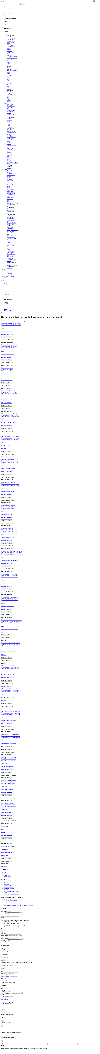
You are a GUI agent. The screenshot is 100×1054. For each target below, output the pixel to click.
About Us (6, 884)
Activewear (10, 197)
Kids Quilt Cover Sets (12, 230)
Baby (8, 200)
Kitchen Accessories (12, 265)
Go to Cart (13, 1034)
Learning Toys (10, 211)
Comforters (9, 225)
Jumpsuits (9, 51)
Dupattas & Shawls (11, 41)
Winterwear (10, 199)
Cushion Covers (11, 214)
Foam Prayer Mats (11, 259)
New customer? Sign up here (8, 982)
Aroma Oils (10, 235)
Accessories (10, 90)
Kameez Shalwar (11, 131)
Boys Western (10, 189)
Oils (8, 208)
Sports (8, 63)
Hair (8, 86)
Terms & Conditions (9, 888)
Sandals (9, 144)
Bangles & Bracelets (12, 70)
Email (2, 973)
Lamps (8, 249)
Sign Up (3, 960)
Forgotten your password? (11, 976)
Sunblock (9, 275)
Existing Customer (5, 1002)
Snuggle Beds (10, 232)
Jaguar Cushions (11, 218)
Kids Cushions (10, 231)
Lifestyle (9, 261)
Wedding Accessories (12, 239)
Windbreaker (10, 107)
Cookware (9, 263)
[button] (6, 303)
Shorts (8, 125)
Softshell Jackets (11, 110)
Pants (8, 124)
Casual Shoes (10, 138)
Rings (8, 72)
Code (2, 1044)
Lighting (9, 248)
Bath (8, 255)
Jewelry (9, 66)
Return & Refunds (8, 887)
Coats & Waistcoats (11, 132)
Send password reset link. (7, 1014)
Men (5, 103)
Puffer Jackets (10, 111)
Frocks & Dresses (11, 185)
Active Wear (10, 148)
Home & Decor (7, 213)
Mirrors (9, 242)
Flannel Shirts (10, 114)
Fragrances (9, 83)
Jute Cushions (10, 216)
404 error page (7, 310)
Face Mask (9, 91)
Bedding (9, 221)
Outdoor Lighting (11, 254)
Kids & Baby (7, 169)
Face (8, 77)
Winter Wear (10, 104)
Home (5, 309)
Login (2, 976)
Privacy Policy (7, 885)
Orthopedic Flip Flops (12, 56)
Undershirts (10, 161)
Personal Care (10, 82)
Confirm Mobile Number (7, 937)
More (8, 73)
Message (3, 916)
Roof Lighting (10, 252)
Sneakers (9, 65)
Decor (8, 234)
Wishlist (10, 337)
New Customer (4, 1003)
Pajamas (9, 101)
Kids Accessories (11, 204)
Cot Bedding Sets (11, 228)
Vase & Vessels (10, 245)
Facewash (9, 273)
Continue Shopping (6, 1034)
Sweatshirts (9, 127)
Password (3, 940)
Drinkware (9, 268)
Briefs (8, 158)
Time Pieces (10, 244)
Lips (8, 79)
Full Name (3, 933)
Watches (9, 93)
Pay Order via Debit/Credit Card (12, 891)
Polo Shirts (9, 120)
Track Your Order (8, 889)
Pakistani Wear (10, 35)
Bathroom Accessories (12, 256)
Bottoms (9, 49)
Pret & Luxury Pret (11, 38)
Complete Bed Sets (11, 223)
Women (6, 34)
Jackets (8, 172)
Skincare (6, 270)
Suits (8, 196)
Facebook (11, 965)
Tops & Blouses (11, 45)
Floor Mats (9, 241)
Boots (8, 141)
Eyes (8, 76)
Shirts (8, 121)
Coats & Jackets (11, 46)
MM (2, 949)
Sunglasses (9, 94)
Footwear (9, 53)
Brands (5, 269)
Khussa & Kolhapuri (12, 58)
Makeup (9, 75)
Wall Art (9, 247)
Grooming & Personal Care (13, 162)
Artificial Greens (11, 237)
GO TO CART (7, 13)
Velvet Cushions (11, 220)
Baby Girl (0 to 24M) (12, 201)
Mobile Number (5, 935)
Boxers (8, 156)
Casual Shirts (10, 190)
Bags (8, 97)
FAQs (5, 892)
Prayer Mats (10, 258)
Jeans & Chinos (11, 122)
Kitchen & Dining (11, 262)
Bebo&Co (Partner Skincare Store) (12, 894)
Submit (2, 1045)
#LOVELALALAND (9, 276)
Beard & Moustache (12, 163)
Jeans (8, 48)
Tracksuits (9, 149)
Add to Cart (3, 337)
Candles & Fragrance (12, 238)
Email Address (4, 938)
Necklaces (9, 69)
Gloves (8, 96)
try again (37, 1048)
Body (8, 84)
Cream (8, 272)
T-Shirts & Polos (11, 192)
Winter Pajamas (11, 108)
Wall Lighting (10, 251)
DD (2, 948)
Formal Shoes (10, 139)
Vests (8, 159)
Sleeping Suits (10, 100)
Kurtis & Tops (10, 39)
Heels (8, 62)
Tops (8, 151)
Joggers (9, 113)
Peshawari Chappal (11, 145)
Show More (3, 866)
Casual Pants (10, 52)
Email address (4, 911)
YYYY (3, 951)
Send (2, 917)
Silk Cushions (10, 217)
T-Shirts (9, 44)
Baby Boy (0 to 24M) (12, 203)
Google (15, 965)
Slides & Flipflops (11, 137)
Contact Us (6, 882)
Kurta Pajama (10, 130)
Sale (5, 278)
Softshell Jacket (11, 175)
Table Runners (10, 266)
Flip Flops (9, 59)
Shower (9, 89)
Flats (8, 60)
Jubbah (8, 134)
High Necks (10, 180)
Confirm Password (5, 942)
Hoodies (9, 152)
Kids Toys (9, 210)
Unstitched (9, 37)
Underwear (9, 155)
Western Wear (10, 42)
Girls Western (10, 182)
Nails (8, 80)
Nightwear (9, 99)
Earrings (9, 68)
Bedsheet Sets (10, 224)
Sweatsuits (9, 153)
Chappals (9, 55)
